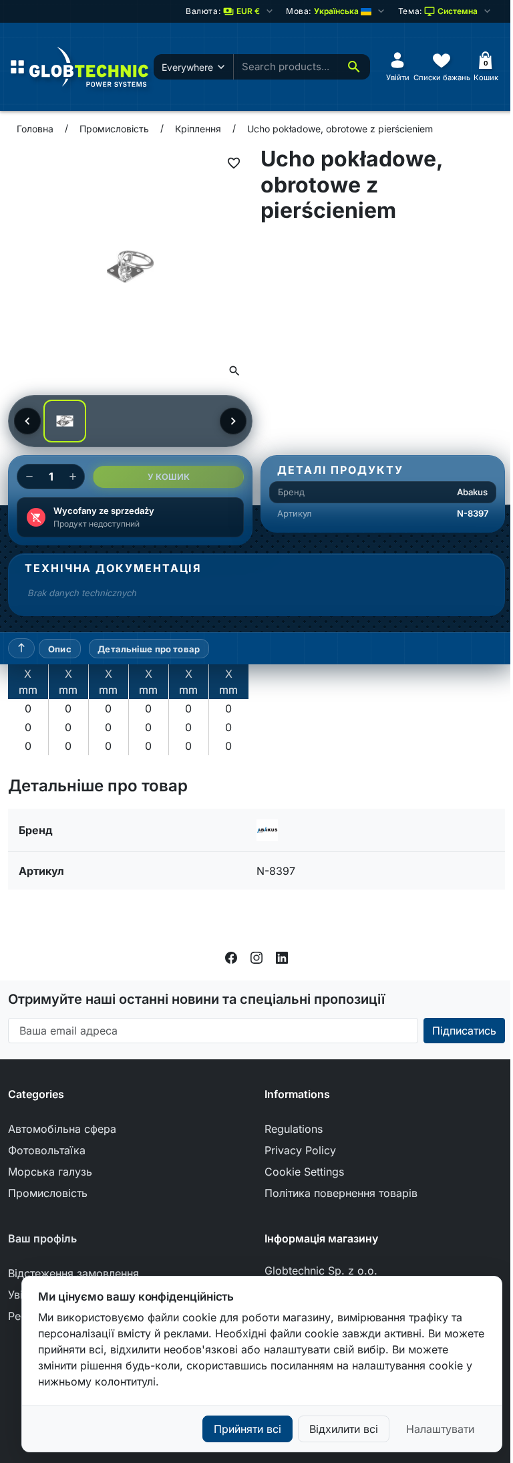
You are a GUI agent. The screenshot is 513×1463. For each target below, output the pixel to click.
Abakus (472, 492)
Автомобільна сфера (62, 1129)
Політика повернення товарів (341, 1193)
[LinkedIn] (282, 956)
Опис (59, 649)
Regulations (294, 1129)
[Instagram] (256, 956)
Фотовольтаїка (47, 1150)
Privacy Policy (300, 1150)
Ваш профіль (42, 1238)
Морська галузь (50, 1171)
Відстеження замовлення (73, 1273)
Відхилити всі (343, 1429)
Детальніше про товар (149, 649)
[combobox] (286, 67)
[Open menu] (17, 67)
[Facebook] (231, 956)
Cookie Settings (304, 1171)
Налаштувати (440, 1429)
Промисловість (48, 1193)
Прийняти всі (247, 1429)
